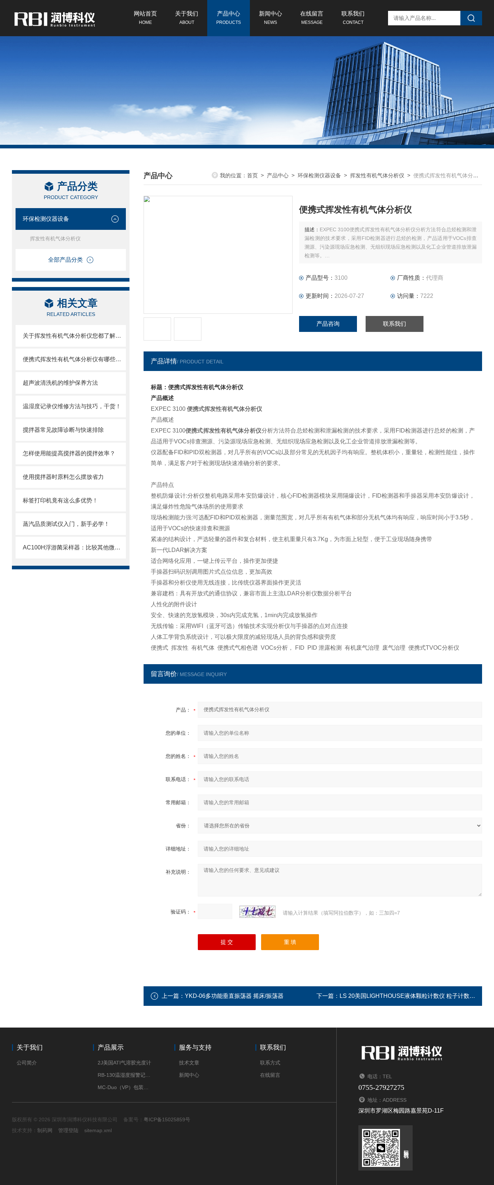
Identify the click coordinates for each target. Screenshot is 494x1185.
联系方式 (270, 1063)
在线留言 (311, 17)
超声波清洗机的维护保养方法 (60, 383)
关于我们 (186, 17)
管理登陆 (68, 1130)
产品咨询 (328, 324)
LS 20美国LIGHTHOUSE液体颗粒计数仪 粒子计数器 (407, 996)
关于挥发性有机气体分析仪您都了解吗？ (74, 336)
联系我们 (353, 17)
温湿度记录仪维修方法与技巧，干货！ (72, 406)
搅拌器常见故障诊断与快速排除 (63, 430)
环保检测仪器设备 (46, 219)
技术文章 (189, 1063)
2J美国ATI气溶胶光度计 (124, 1063)
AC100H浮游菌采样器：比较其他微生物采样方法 (74, 547)
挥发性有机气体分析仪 (55, 238)
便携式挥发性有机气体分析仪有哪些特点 (74, 359)
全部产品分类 (65, 260)
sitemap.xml (98, 1130)
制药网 (44, 1130)
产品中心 (228, 17)
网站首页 (145, 17)
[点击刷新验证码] (257, 912)
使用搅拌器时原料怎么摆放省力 (63, 477)
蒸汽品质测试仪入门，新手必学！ (66, 524)
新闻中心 (270, 17)
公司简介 (27, 1063)
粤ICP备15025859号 (167, 1119)
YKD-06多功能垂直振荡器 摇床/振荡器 (234, 996)
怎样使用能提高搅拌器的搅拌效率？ (69, 453)
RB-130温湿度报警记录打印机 (125, 1075)
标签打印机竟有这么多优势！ (60, 500)
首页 (252, 175)
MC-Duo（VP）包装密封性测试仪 (125, 1087)
